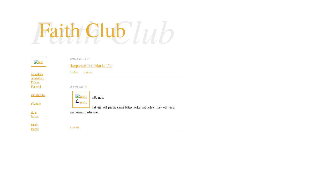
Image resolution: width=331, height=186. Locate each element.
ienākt (34, 124)
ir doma (88, 72)
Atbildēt (74, 127)
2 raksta (74, 72)
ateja (33, 112)
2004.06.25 (76, 58)
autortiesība (38, 95)
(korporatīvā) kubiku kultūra (91, 65)
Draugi (35, 82)
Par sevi (36, 86)
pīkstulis (36, 103)
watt (83, 102)
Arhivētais (37, 78)
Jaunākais (37, 74)
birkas (35, 116)
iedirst (35, 129)
